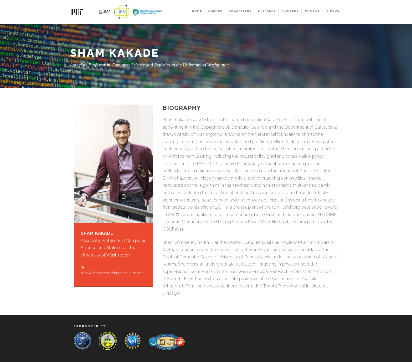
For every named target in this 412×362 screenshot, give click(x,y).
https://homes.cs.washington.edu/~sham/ (112, 273)
